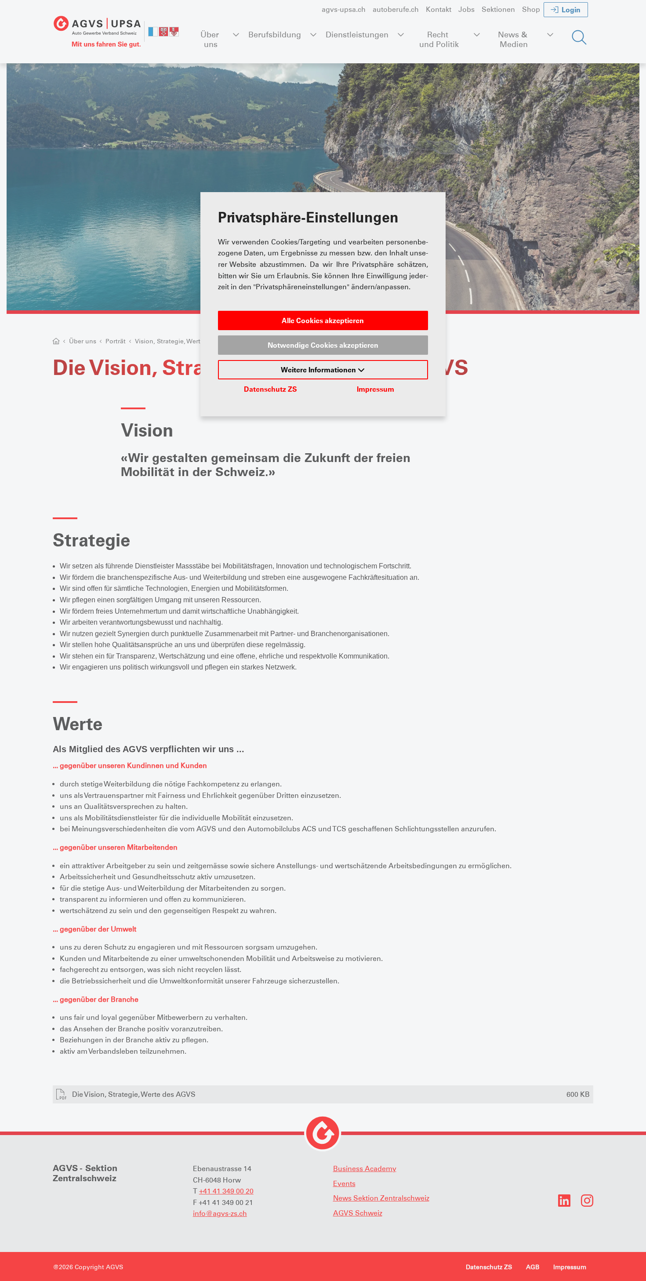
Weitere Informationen (319, 369)
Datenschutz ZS (270, 389)
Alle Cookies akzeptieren (323, 320)
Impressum (375, 389)
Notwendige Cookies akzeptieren (323, 345)
